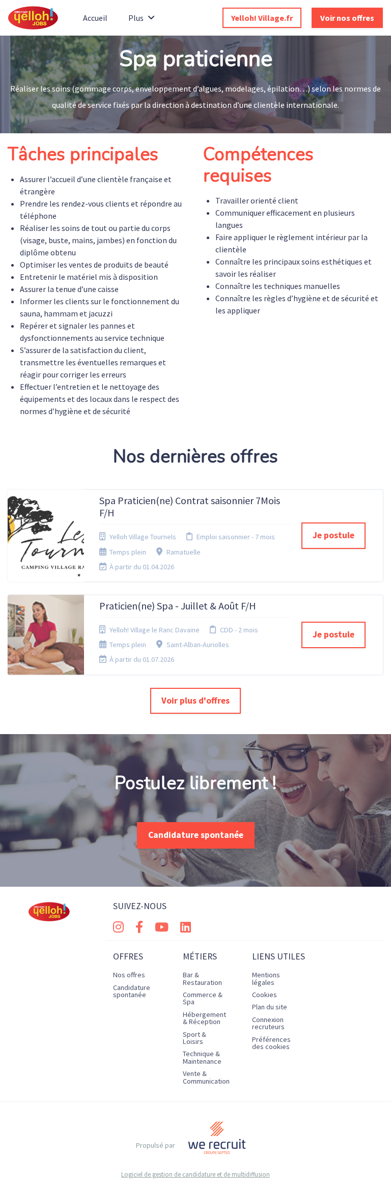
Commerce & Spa (202, 998)
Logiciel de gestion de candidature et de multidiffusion (195, 1174)
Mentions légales (266, 978)
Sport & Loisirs (194, 1038)
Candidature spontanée (195, 834)
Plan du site (269, 1006)
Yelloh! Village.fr (262, 18)
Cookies (264, 994)
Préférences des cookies (271, 1043)
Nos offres (129, 974)
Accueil (95, 18)
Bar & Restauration (202, 978)
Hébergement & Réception (204, 1018)
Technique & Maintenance (202, 1057)
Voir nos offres (347, 18)
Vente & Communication (206, 1077)
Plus (136, 18)
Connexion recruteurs (268, 1023)
